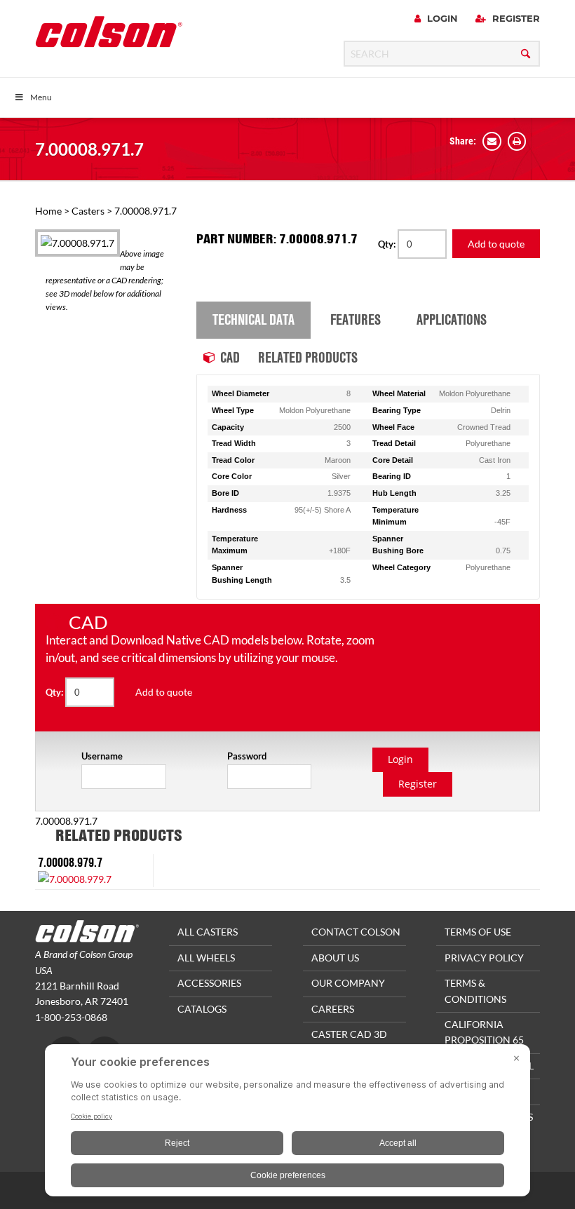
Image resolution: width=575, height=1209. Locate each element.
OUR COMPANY (348, 983)
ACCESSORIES (209, 983)
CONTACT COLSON (355, 932)
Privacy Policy (484, 958)
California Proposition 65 (484, 1032)
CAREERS (332, 1009)
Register (514, 18)
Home (48, 211)
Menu (41, 97)
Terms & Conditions (475, 990)
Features (355, 319)
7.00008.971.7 (89, 149)
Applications (452, 319)
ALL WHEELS (206, 958)
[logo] (108, 36)
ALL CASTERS (207, 932)
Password (246, 756)
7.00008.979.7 (70, 862)
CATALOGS (201, 1009)
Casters (88, 211)
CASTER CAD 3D (349, 1034)
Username (102, 756)
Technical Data (253, 319)
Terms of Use (478, 932)
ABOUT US (335, 958)
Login (441, 18)
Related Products (308, 357)
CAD (230, 357)
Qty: (388, 244)
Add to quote (496, 244)
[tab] (253, 320)
